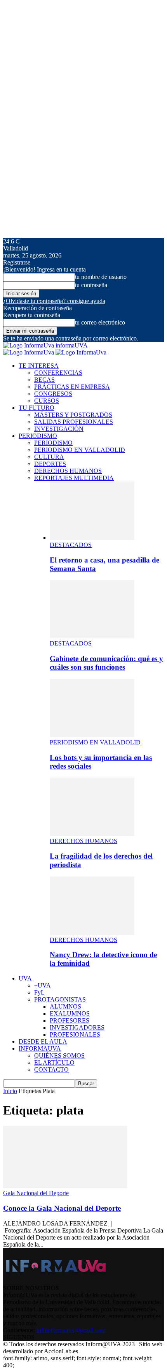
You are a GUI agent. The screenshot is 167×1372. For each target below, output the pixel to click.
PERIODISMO (38, 435)
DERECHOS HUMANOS (68, 470)
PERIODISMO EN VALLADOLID (79, 449)
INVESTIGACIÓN (59, 428)
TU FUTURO (36, 407)
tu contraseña (91, 285)
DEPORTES (50, 463)
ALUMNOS (65, 1006)
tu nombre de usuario (101, 276)
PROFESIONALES (75, 1034)
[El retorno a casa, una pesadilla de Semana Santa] (92, 537)
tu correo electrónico (100, 322)
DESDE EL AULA (43, 1041)
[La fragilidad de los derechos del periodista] (92, 834)
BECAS (44, 379)
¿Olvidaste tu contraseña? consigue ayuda (54, 301)
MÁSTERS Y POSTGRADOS (73, 414)
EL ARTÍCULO (54, 1062)
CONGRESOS (53, 393)
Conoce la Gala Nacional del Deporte (62, 1208)
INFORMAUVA (40, 1048)
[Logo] (29, 352)
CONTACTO (51, 1069)
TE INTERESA (39, 365)
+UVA (42, 985)
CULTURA (49, 456)
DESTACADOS (71, 544)
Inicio (10, 1091)
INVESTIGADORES (77, 1027)
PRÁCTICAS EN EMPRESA (72, 386)
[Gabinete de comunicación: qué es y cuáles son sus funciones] (92, 636)
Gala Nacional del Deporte (36, 1193)
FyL (39, 992)
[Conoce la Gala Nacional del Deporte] (65, 1186)
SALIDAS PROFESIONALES (73, 421)
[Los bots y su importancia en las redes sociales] (92, 735)
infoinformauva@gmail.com (71, 1330)
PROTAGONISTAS (60, 999)
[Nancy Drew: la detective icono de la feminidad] (92, 932)
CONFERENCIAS (58, 372)
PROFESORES (69, 1020)
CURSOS (46, 400)
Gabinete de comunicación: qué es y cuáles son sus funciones (106, 662)
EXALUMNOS (70, 1013)
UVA (25, 978)
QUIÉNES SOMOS (59, 1055)
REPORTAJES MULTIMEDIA (74, 477)
